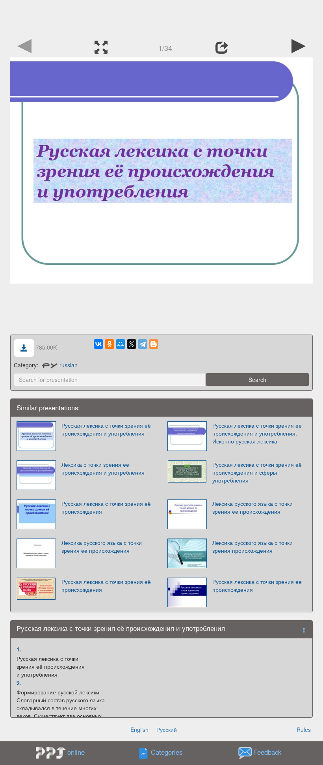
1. (19, 649)
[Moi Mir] (120, 344)
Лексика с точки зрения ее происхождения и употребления (103, 468)
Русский (166, 729)
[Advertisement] (161, 18)
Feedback (267, 752)
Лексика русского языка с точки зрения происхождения (252, 546)
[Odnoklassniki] (109, 344)
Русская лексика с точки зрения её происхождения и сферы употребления (257, 472)
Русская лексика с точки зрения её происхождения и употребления (106, 429)
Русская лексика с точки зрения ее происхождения (257, 585)
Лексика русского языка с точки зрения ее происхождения (252, 507)
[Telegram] (142, 344)
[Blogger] (153, 344)
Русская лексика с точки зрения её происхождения (106, 507)
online (76, 752)
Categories (166, 752)
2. (19, 683)
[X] (131, 344)
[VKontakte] (98, 344)
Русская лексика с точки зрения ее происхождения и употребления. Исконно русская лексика (257, 433)
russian (68, 365)
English (139, 729)
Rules (304, 729)
